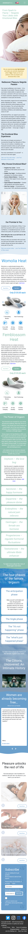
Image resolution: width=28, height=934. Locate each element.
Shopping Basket (14, 929)
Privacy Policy (6, 927)
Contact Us (24, 929)
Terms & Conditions (21, 927)
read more (21, 283)
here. (19, 566)
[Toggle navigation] (24, 2)
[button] (3, 302)
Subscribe (19, 893)
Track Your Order (22, 931)
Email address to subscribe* (13, 890)
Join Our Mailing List (10, 931)
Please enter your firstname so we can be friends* (13, 882)
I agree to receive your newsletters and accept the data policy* (13, 902)
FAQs (13, 927)
